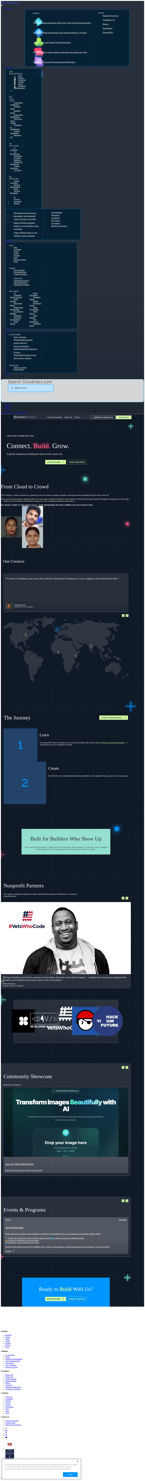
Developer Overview (25, 216)
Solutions (8, 67)
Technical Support (20, 274)
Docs (7, 407)
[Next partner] (127, 898)
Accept (70, 1474)
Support (8, 405)
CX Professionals (15, 153)
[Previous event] (123, 1200)
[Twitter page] (6, 1429)
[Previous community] (123, 1067)
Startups (16, 203)
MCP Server (55, 221)
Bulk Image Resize (16, 304)
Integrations (107, 28)
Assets (52, 42)
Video (62, 23)
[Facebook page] (5, 1433)
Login (7, 409)
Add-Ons (8, 1385)
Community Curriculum (103, 417)
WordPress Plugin (35, 325)
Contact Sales (10, 1423)
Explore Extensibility (25, 355)
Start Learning (76, 1299)
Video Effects (33, 313)
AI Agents (17, 170)
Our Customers (10, 1365)
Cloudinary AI (109, 20)
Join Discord (124, 417)
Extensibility (108, 32)
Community (55, 218)
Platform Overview (110, 16)
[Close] (77, 1461)
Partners (8, 330)
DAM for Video (15, 108)
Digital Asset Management (16, 308)
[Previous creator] (123, 615)
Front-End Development (15, 319)
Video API (25, 234)
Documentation (56, 212)
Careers (8, 1405)
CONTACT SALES (8, 413)
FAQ (7, 1347)
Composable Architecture (16, 104)
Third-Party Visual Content (16, 121)
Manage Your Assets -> (59, 226)
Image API (26, 226)
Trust (7, 1413)
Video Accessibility (34, 308)
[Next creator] (127, 615)
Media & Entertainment (15, 186)
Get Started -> (56, 223)
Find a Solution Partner (23, 340)
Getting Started (10, 1379)
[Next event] (127, 1200)
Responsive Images (35, 304)
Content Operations (14, 167)
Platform (8, 8)
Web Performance (34, 321)
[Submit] (12, 388)
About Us (8, 1397)
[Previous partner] (123, 898)
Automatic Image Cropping (16, 296)
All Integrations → (17, 89)
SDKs (7, 1383)
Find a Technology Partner (25, 347)
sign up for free (21, 413)
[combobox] (30, 388)
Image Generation (33, 294)
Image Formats (14, 300)
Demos (106, 24)
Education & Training (21, 285)
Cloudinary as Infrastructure (16, 127)
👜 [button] (6, 1240)
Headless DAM (15, 112)
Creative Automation (15, 132)
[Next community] (127, 1067)
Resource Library (11, 1367)
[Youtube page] (6, 1437)
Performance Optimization (16, 116)
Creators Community (54, 417)
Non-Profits (9, 1363)
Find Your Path (77, 462)
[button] (52, 1238)
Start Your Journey (111, 718)
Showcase (68, 417)
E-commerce (14, 149)
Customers (9, 1399)
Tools (16, 262)
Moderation (54, 62)
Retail (7, 1357)
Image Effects (14, 323)
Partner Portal (18, 370)
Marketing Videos (34, 298)
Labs (7, 1411)
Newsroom (9, 1407)
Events (77, 417)
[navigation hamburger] (2, 5)
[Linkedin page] (6, 1431)
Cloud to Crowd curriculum (112, 742)
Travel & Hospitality (15, 192)
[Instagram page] (6, 1435)
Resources (9, 241)
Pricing (8, 374)
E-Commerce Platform (16, 313)
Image (60, 33)
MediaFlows (60, 52)
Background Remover (13, 1387)
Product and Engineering (16, 163)
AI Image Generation (13, 1389)
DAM (7, 1341)
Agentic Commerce (14, 182)
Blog (7, 1409)
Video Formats (33, 317)
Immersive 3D (15, 136)
